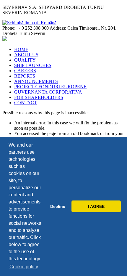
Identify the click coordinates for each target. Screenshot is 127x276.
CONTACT (25, 102)
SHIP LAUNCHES (32, 65)
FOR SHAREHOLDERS (38, 97)
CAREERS (25, 70)
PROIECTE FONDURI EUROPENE (50, 86)
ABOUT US (26, 54)
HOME (21, 49)
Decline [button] (57, 206)
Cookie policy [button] (23, 266)
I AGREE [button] (96, 206)
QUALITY (25, 59)
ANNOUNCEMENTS (36, 81)
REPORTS (24, 75)
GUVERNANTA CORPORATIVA (48, 91)
